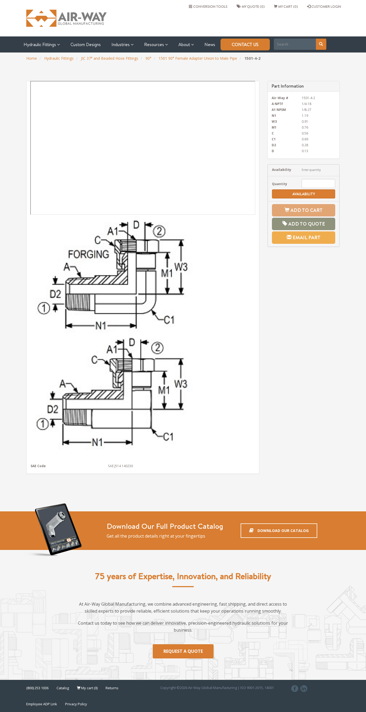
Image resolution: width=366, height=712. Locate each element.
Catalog (63, 687)
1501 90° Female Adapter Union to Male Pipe (198, 58)
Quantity (279, 184)
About (184, 44)
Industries (121, 44)
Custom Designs (85, 44)
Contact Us (245, 44)
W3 (274, 121)
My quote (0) (252, 6)
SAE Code (38, 466)
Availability (281, 169)
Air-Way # (280, 98)
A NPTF (277, 104)
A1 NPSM (279, 109)
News (209, 44)
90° (148, 58)
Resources (154, 44)
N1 (274, 115)
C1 (274, 139)
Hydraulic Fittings (40, 44)
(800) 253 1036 (37, 687)
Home (31, 58)
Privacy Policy (76, 704)
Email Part (306, 237)
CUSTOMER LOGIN (326, 6)
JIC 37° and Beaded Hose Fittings (109, 58)
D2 (274, 145)
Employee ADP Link (41, 704)
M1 (274, 127)
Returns (112, 687)
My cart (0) (287, 6)
